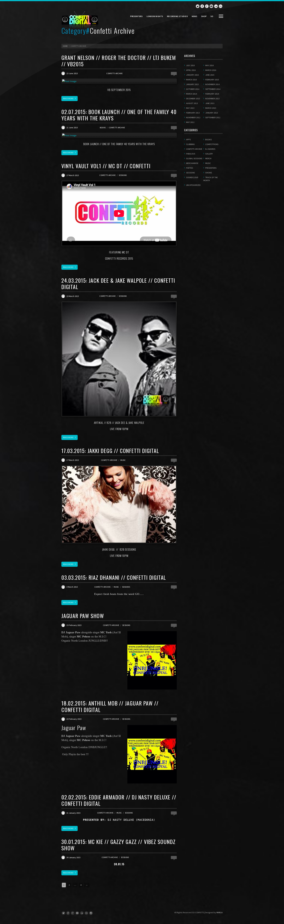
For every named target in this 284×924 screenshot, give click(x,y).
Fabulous (190, 153)
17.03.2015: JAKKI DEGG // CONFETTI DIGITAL (110, 450)
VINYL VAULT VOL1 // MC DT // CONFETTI (106, 166)
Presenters (136, 16)
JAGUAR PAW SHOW (82, 616)
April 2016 (191, 70)
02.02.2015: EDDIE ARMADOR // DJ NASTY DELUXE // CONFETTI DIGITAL (118, 800)
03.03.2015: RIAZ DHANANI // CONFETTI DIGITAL (113, 577)
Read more (68, 98)
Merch (208, 158)
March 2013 (210, 108)
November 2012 (193, 117)
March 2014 (191, 93)
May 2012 (190, 122)
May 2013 (190, 108)
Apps (188, 139)
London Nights (155, 16)
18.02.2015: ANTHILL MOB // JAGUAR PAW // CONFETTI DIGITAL (110, 706)
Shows (208, 172)
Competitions (211, 144)
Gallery (209, 153)
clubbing (190, 144)
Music (123, 460)
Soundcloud (192, 177)
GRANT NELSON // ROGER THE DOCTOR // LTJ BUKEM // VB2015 (118, 61)
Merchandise (192, 163)
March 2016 (210, 70)
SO (211, 16)
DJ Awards (210, 149)
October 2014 (192, 89)
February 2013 (193, 112)
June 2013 (209, 103)
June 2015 (209, 75)
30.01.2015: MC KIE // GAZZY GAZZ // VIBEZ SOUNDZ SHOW (118, 845)
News (194, 16)
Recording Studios (177, 16)
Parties (189, 168)
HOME (65, 46)
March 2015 (191, 79)
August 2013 (192, 103)
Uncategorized (193, 185)
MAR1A (220, 912)
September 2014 (212, 89)
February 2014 (212, 93)
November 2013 (212, 98)
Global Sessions (194, 158)
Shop (204, 16)
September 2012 (212, 117)
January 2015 (192, 84)
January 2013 (211, 112)
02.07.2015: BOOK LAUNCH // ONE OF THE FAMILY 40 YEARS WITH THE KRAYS (119, 115)
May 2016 (209, 65)
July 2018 (190, 65)
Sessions (123, 175)
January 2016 (192, 75)
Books (103, 127)
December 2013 (193, 98)
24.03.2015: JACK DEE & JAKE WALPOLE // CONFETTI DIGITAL (118, 283)
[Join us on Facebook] (202, 6)
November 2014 (212, 84)
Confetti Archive (114, 73)
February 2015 (212, 79)
